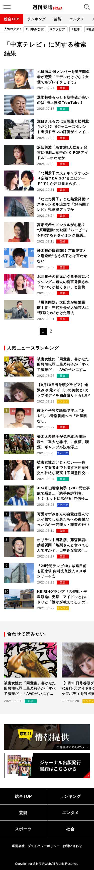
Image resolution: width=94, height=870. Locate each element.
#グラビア (57, 29)
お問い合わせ (72, 846)
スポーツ (23, 829)
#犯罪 (76, 29)
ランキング (36, 19)
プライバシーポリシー (44, 846)
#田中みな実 (35, 29)
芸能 (57, 19)
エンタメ (76, 19)
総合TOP (11, 19)
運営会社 (18, 846)
